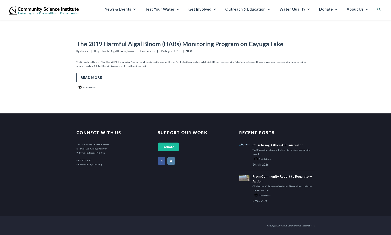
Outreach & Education (245, 9)
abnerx (84, 51)
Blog (97, 51)
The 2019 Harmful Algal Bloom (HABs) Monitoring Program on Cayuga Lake (179, 43)
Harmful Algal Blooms (113, 51)
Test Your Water (160, 9)
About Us (355, 9)
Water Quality (292, 9)
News (130, 51)
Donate (326, 9)
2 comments (147, 51)
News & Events (117, 9)
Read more (91, 77)
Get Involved (199, 9)
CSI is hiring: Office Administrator (278, 145)
